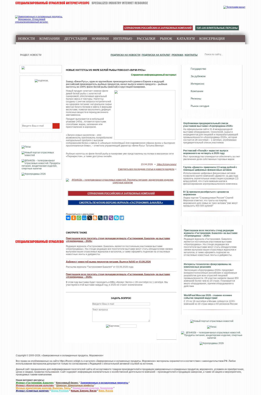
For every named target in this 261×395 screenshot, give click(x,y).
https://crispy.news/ (166, 164)
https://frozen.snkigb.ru (71, 361)
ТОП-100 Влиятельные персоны (217, 28)
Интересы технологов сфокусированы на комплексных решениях (207, 265)
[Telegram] (121, 218)
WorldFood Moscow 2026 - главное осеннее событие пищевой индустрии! (208, 296)
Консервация (212, 38)
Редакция (27, 49)
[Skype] (116, 218)
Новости (26, 38)
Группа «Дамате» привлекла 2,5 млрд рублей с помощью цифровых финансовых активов (210, 168)
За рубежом (198, 76)
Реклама (177, 55)
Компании (49, 38)
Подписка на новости (125, 55)
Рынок (166, 38)
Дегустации (75, 38)
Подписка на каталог (156, 55)
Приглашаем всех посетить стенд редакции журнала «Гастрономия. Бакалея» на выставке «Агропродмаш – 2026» (210, 233)
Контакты (191, 55)
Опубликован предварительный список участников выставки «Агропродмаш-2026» (208, 124)
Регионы (196, 98)
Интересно (197, 83)
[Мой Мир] (84, 218)
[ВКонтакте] (68, 218)
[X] (89, 218)
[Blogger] (95, 218)
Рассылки (146, 38)
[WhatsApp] (79, 218)
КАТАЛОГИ (186, 38)
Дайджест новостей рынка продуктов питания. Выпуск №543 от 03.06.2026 (108, 261)
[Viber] (111, 218)
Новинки (100, 38)
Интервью (122, 38)
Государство (198, 68)
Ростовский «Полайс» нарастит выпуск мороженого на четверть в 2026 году (205, 152)
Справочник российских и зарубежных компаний (158, 28)
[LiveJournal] (100, 218)
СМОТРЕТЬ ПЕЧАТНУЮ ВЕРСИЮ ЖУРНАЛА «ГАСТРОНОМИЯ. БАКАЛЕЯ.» (121, 202)
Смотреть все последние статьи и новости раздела (146, 169)
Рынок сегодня (200, 105)
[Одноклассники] (73, 218)
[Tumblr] (105, 218)
